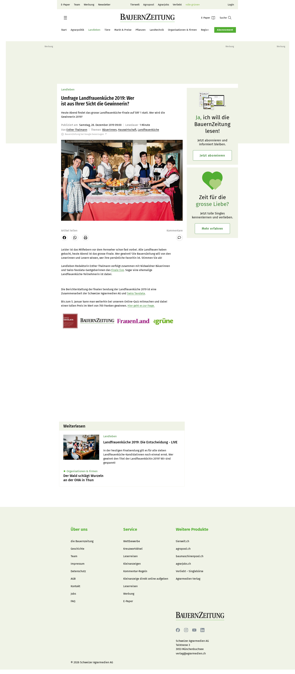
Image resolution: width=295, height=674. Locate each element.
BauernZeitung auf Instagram (186, 630)
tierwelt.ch (182, 541)
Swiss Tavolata (136, 293)
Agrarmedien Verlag (188, 578)
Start (64, 29)
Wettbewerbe (131, 541)
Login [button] (231, 4)
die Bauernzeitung (82, 541)
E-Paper (65, 4)
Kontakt (75, 586)
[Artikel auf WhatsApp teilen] (75, 237)
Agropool (148, 4)
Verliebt (177, 4)
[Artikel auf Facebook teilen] (64, 237)
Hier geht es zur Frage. (141, 305)
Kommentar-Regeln (135, 571)
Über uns (79, 529)
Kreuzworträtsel (133, 548)
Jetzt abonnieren (212, 155)
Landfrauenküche (148, 129)
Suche (223, 17)
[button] (65, 17)
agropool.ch (183, 548)
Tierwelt (134, 4)
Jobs (73, 593)
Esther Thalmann (76, 129)
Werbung (89, 4)
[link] (141, 442)
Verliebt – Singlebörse (189, 571)
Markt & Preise (122, 29)
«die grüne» (193, 4)
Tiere (107, 29)
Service (130, 529)
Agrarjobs (163, 4)
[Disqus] (122, 375)
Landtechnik (157, 29)
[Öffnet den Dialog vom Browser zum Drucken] (85, 237)
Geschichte (77, 548)
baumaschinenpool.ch (189, 556)
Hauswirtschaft (127, 129)
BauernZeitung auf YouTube (194, 630)
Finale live (117, 270)
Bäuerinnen (109, 129)
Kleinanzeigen (132, 563)
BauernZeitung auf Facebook (178, 630)
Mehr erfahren (212, 228)
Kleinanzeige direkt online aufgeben (145, 578)
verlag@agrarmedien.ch (191, 653)
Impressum (78, 563)
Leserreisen (130, 556)
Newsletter (104, 4)
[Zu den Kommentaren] (179, 237)
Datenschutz (78, 571)
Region (205, 29)
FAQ (73, 601)
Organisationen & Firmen (182, 29)
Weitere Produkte (192, 529)
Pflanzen (141, 29)
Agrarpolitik (77, 29)
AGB (73, 578)
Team (77, 4)
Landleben (94, 29)
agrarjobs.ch (183, 563)
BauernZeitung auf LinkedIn (202, 630)
